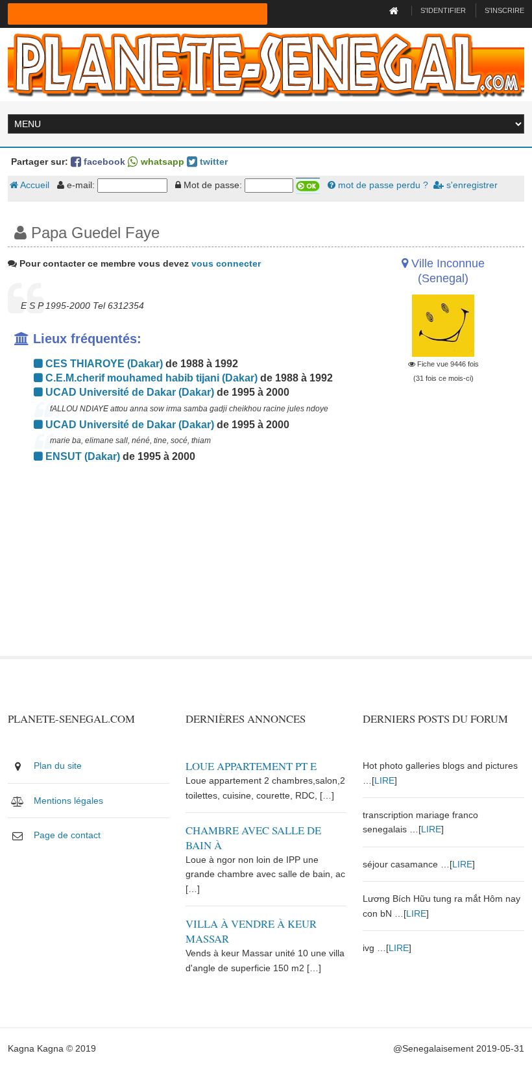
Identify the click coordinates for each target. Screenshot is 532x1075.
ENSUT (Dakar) (81, 456)
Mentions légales (68, 800)
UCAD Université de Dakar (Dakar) (128, 392)
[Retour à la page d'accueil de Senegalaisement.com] (395, 10)
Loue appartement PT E (251, 765)
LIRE (384, 780)
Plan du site (58, 765)
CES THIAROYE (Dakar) (103, 363)
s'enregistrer (471, 185)
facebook (103, 161)
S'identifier (443, 10)
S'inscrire (504, 10)
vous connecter (226, 263)
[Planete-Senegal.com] (266, 63)
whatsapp (161, 161)
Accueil (33, 185)
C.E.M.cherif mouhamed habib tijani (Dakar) (150, 377)
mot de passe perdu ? (381, 185)
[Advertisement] (177, 565)
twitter (212, 161)
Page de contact (67, 835)
